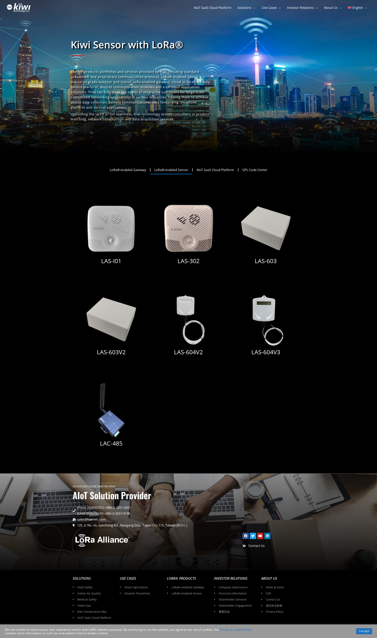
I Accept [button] (364, 631)
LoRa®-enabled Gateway (128, 170)
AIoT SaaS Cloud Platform (215, 170)
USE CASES (128, 578)
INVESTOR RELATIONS (230, 578)
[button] (253, 8)
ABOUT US (269, 578)
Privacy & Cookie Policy (236, 630)
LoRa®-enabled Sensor (171, 170)
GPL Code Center (254, 170)
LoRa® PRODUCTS (181, 578)
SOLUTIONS (82, 578)
